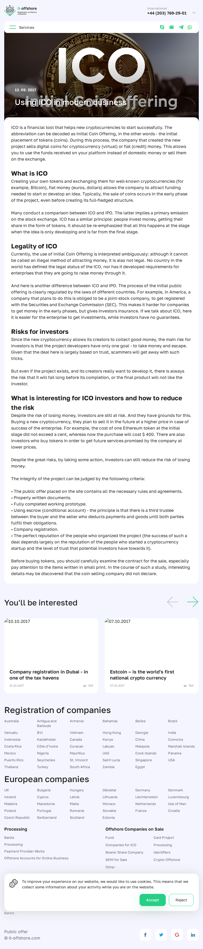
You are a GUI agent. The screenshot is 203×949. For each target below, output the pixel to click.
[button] (173, 603)
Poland (10, 810)
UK (6, 790)
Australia (11, 721)
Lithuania (110, 797)
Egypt (140, 767)
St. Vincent (79, 760)
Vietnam (77, 732)
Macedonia (46, 804)
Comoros (175, 739)
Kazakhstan (46, 739)
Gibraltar (110, 790)
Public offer (16, 931)
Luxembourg (178, 797)
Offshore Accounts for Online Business (36, 858)
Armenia (77, 721)
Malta (74, 804)
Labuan (108, 746)
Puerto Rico (14, 760)
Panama (174, 753)
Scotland (77, 817)
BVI (40, 732)
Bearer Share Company (124, 852)
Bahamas (110, 721)
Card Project (164, 837)
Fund (109, 837)
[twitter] (161, 935)
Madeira (10, 804)
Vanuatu (11, 732)
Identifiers (162, 852)
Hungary (77, 790)
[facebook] (145, 935)
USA (171, 760)
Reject (181, 900)
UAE (106, 753)
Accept (152, 900)
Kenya (108, 739)
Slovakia (109, 810)
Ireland (10, 797)
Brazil (172, 721)
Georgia (141, 732)
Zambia (108, 767)
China (140, 739)
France (141, 810)
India (172, 732)
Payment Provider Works (24, 851)
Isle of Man (177, 804)
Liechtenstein (146, 797)
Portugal (44, 810)
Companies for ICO (120, 845)
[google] (177, 935)
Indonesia (12, 739)
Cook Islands (145, 753)
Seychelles (46, 760)
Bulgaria (43, 790)
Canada (76, 739)
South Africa (80, 767)
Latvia (74, 797)
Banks (9, 837)
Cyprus (43, 797)
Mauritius (77, 753)
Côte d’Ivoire (47, 746)
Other (110, 867)
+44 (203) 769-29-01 (167, 13)
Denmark (175, 790)
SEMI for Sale (116, 860)
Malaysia (142, 746)
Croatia (174, 810)
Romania (77, 810)
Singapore (143, 760)
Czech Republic (17, 817)
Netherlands (145, 804)
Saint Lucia (111, 760)
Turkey (42, 767)
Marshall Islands (181, 746)
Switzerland (47, 817)
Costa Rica (12, 746)
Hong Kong (112, 732)
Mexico (10, 753)
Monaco (109, 804)
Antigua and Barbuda (47, 723)
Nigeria (43, 753)
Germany (142, 790)
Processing (13, 844)
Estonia (109, 817)
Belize (140, 721)
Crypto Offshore (167, 860)
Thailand (11, 767)
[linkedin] (193, 935)
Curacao (76, 746)
